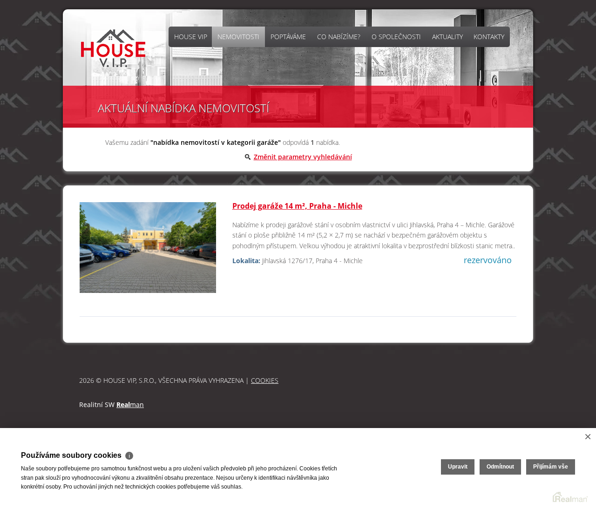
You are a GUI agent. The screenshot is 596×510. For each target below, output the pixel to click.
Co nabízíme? (338, 36)
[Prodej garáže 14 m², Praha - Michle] (148, 251)
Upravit (457, 466)
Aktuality (447, 36)
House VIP (190, 36)
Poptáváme (288, 36)
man (130, 404)
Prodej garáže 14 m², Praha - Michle (297, 206)
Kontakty (489, 36)
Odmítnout (500, 466)
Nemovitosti (238, 36)
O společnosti (396, 36)
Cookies (264, 380)
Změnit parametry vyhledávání (303, 156)
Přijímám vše (550, 466)
